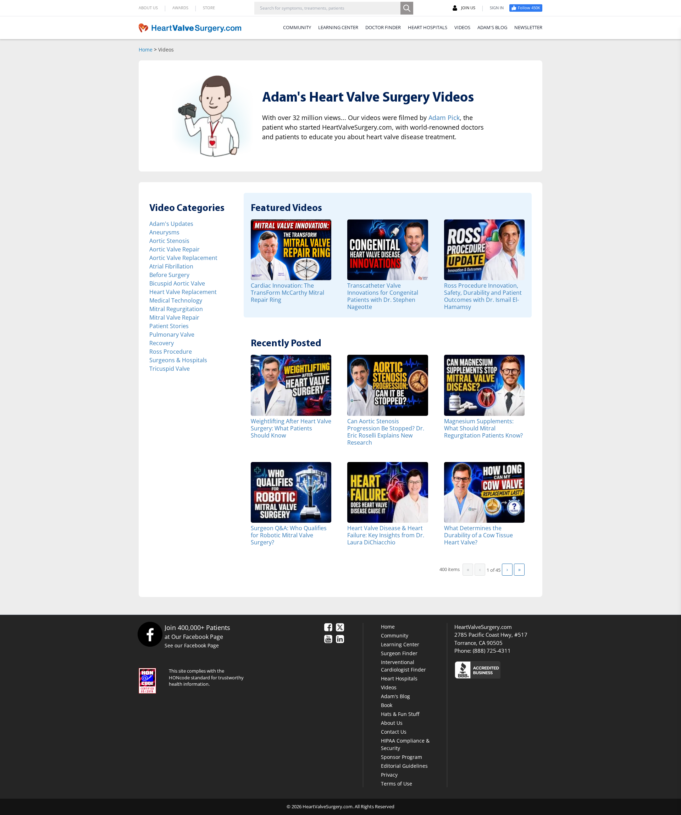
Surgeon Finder (399, 653)
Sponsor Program (401, 757)
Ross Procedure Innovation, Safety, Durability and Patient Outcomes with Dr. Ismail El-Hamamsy (483, 296)
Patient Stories (169, 326)
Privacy (389, 774)
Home (146, 49)
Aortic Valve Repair (174, 249)
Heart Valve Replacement (183, 292)
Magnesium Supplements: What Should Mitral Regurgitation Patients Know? (483, 428)
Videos (389, 687)
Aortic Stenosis (169, 241)
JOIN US (468, 7)
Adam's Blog (395, 696)
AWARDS (180, 7)
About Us (392, 722)
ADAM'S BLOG (492, 27)
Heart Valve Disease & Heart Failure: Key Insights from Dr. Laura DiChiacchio (385, 535)
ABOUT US (148, 7)
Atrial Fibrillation (171, 266)
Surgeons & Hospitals (178, 360)
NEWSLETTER (528, 27)
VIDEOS (462, 27)
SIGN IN (497, 7)
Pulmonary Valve (171, 334)
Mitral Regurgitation (176, 309)
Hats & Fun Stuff (400, 714)
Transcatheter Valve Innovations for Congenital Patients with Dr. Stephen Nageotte (382, 296)
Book (386, 705)
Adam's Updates (171, 224)
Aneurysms (164, 232)
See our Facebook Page (192, 645)
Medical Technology (175, 300)
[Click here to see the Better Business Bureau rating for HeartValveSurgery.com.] (516, 670)
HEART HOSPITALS (427, 27)
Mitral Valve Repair (174, 317)
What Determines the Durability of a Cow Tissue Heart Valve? (478, 535)
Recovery (161, 343)
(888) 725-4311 (492, 650)
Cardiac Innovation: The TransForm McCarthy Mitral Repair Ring (287, 292)
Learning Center (400, 644)
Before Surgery (169, 275)
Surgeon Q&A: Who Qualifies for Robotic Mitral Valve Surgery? (289, 535)
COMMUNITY (297, 27)
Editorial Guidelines (404, 765)
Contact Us (393, 731)
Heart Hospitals (399, 678)
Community (394, 635)
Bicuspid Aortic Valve (177, 283)
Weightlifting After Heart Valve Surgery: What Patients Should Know (291, 428)
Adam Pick (444, 117)
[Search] (406, 8)
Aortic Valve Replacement (183, 258)
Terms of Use (396, 783)
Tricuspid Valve (169, 369)
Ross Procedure (170, 351)
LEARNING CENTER (338, 27)
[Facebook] (150, 634)
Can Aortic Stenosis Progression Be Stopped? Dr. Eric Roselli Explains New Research (385, 431)
